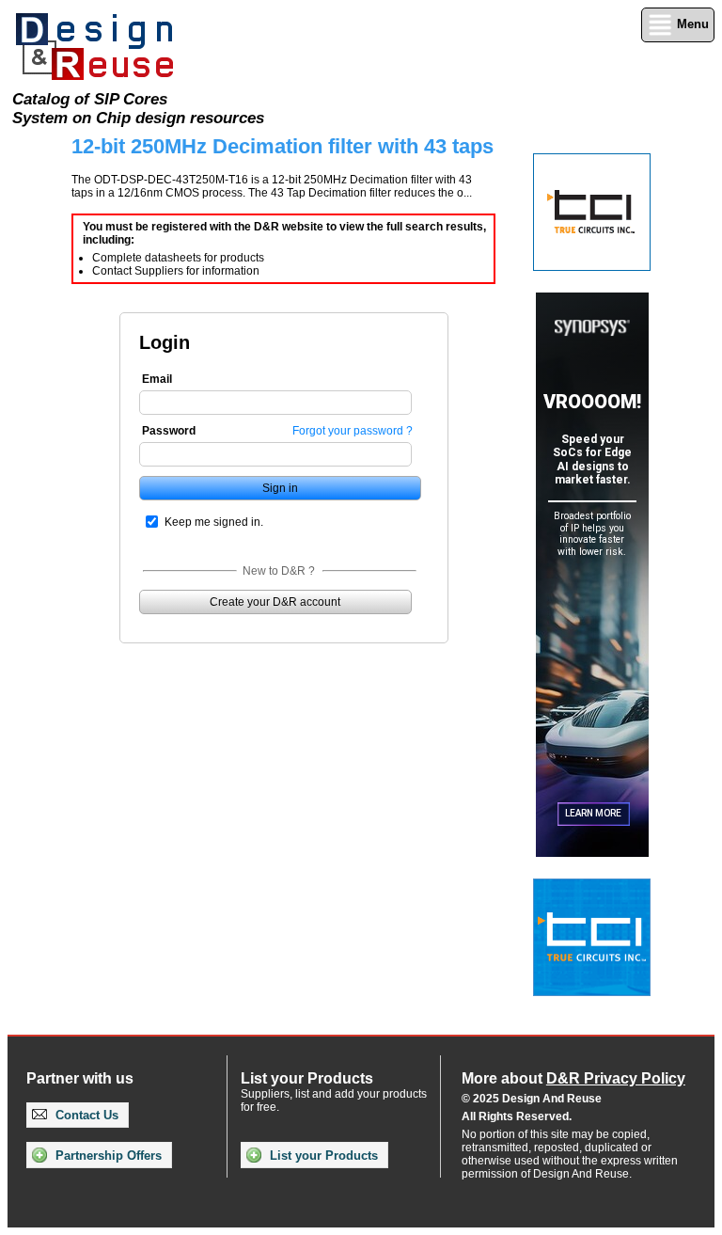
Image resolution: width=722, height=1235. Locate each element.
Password (169, 430)
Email (157, 379)
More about (573, 1078)
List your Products (322, 1155)
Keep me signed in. (214, 522)
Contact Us (85, 1115)
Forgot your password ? (352, 430)
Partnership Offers (107, 1155)
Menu (691, 24)
